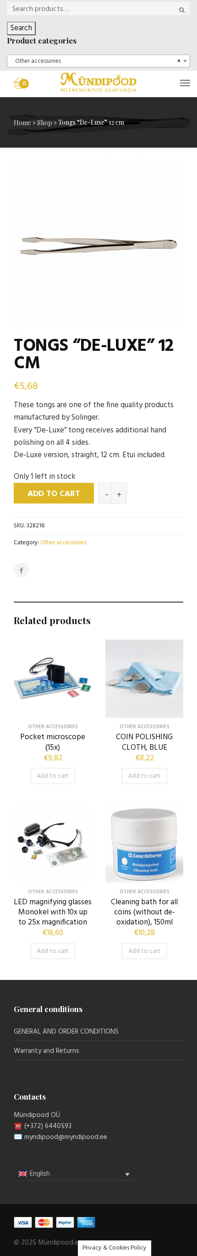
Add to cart (53, 494)
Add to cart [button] (53, 776)
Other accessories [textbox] (96, 61)
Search (21, 28)
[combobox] (98, 61)
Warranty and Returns (46, 1051)
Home (22, 122)
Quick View (53, 710)
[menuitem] (74, 1174)
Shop (44, 122)
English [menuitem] (40, 1173)
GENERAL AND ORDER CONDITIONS (66, 1031)
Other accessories (63, 543)
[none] (74, 1174)
